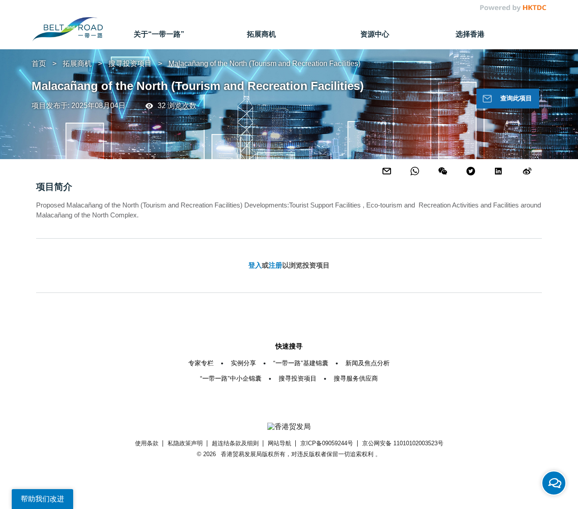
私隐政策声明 (185, 443)
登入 (255, 265)
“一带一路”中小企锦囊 (230, 378)
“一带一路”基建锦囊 (300, 363)
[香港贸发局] (289, 427)
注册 (275, 265)
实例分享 (243, 363)
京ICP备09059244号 (326, 443)
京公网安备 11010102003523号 (402, 443)
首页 (39, 63)
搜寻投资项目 (130, 63)
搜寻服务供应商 (356, 378)
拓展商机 (77, 63)
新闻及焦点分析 (367, 363)
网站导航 (279, 443)
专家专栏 (201, 363)
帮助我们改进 (42, 499)
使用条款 (146, 443)
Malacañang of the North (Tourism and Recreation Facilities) (264, 63)
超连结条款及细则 (235, 443)
